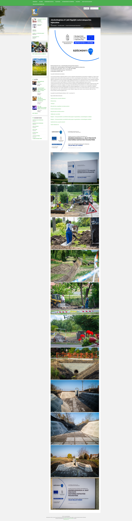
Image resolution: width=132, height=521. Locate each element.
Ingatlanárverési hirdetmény (37, 119)
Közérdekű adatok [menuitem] (49, 1)
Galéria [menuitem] (41, 1)
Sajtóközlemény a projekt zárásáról (58, 122)
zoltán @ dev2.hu (66, 519)
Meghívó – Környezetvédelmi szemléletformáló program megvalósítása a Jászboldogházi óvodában (71, 116)
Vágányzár (34, 29)
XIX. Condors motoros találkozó (39, 53)
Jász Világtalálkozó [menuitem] (87, 1)
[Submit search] (99, 8)
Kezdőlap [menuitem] (35, 1)
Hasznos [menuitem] (78, 1)
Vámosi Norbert (35, 126)
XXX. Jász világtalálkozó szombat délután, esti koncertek (41, 107)
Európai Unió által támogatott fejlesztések (73, 25)
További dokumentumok (37, 138)
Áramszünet (39, 24)
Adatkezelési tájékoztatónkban (69, 518)
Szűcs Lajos (34, 129)
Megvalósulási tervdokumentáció (57, 111)
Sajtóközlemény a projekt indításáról (58, 98)
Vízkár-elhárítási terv (55, 124)
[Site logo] (35, 15)
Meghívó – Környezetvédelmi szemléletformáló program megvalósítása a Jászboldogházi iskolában (71, 119)
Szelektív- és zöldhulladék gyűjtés (38, 33)
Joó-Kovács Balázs (36, 135)
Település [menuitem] (57, 1)
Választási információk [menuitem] (38, 4)
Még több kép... (35, 113)
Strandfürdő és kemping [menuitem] (68, 1)
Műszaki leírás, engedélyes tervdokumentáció (60, 106)
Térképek (52, 103)
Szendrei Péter (35, 132)
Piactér (34, 38)
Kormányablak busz (35, 36)
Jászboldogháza (54, 25)
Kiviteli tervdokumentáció (56, 108)
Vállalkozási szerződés (55, 114)
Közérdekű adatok (61, 25)
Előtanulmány (53, 101)
